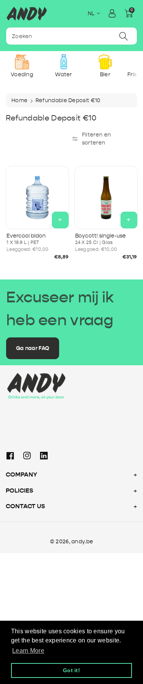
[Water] (63, 61)
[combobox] (71, 36)
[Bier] (105, 61)
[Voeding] (22, 61)
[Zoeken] (123, 36)
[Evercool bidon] (37, 197)
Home (19, 100)
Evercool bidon (26, 236)
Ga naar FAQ (32, 348)
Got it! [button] (71, 670)
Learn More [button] (28, 650)
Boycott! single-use (100, 236)
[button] (129, 13)
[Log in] (112, 13)
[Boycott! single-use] (106, 197)
